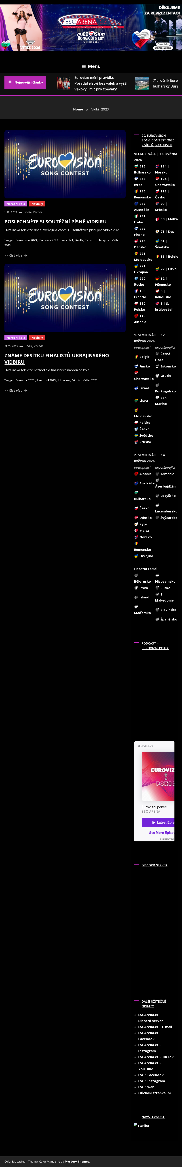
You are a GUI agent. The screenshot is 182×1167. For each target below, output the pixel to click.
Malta (143, 530)
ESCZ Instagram (151, 1081)
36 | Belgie (169, 256)
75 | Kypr (168, 231)
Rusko (165, 588)
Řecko (144, 429)
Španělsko (168, 619)
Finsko (144, 366)
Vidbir (76, 380)
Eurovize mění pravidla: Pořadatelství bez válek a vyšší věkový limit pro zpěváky (96, 83)
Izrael (143, 388)
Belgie (144, 356)
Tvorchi (90, 240)
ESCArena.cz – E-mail (155, 1026)
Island (143, 597)
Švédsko (145, 435)
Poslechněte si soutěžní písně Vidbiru (55, 221)
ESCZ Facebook (151, 1075)
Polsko (144, 422)
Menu (94, 66)
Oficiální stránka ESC (155, 1093)
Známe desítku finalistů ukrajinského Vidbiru (56, 358)
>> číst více (13, 255)
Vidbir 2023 (90, 380)
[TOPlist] (142, 1125)
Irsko (143, 588)
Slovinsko (168, 609)
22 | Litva (168, 269)
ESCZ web (146, 1087)
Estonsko (168, 366)
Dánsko (145, 517)
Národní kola (16, 204)
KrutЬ (79, 240)
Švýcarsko (169, 517)
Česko (144, 508)
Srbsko (144, 442)
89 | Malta (169, 219)
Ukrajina (103, 240)
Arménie (167, 473)
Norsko (145, 537)
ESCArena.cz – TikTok (156, 1057)
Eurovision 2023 (26, 240)
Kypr (142, 524)
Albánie (145, 473)
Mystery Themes (77, 1161)
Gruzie (165, 375)
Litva (143, 400)
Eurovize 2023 (49, 240)
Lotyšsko (168, 495)
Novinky (37, 204)
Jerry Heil (67, 240)
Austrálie (146, 483)
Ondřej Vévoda (33, 212)
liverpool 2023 (46, 380)
